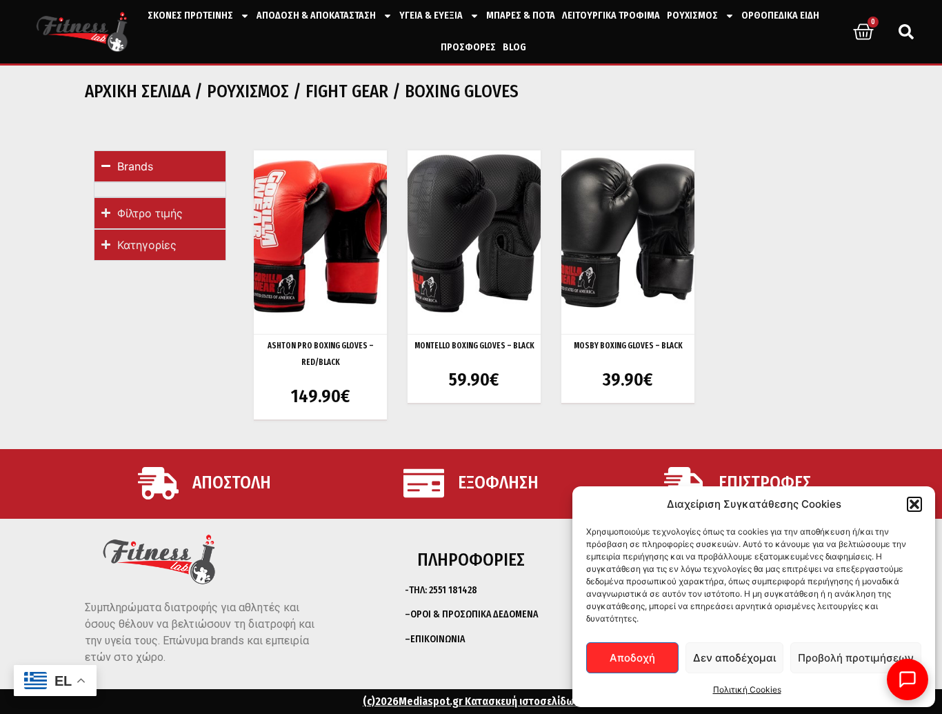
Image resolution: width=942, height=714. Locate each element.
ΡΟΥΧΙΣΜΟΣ (692, 15)
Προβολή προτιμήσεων (856, 657)
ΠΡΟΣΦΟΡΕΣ (468, 47)
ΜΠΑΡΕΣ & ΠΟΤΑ (520, 15)
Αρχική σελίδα (137, 91)
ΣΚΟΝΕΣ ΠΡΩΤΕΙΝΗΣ (190, 15)
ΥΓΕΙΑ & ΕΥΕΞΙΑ (431, 15)
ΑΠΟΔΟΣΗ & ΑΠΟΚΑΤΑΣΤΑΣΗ (316, 15)
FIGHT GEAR (346, 91)
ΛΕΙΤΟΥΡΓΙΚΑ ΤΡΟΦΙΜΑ (611, 15)
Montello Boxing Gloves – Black (474, 345)
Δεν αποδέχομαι (734, 657)
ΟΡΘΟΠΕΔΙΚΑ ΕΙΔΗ (780, 15)
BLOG (514, 47)
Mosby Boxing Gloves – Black (628, 345)
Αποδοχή (632, 657)
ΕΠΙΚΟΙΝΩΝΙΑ (437, 639)
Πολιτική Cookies (747, 689)
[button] (914, 504)
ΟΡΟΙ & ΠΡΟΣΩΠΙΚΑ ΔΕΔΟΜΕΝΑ (474, 614)
